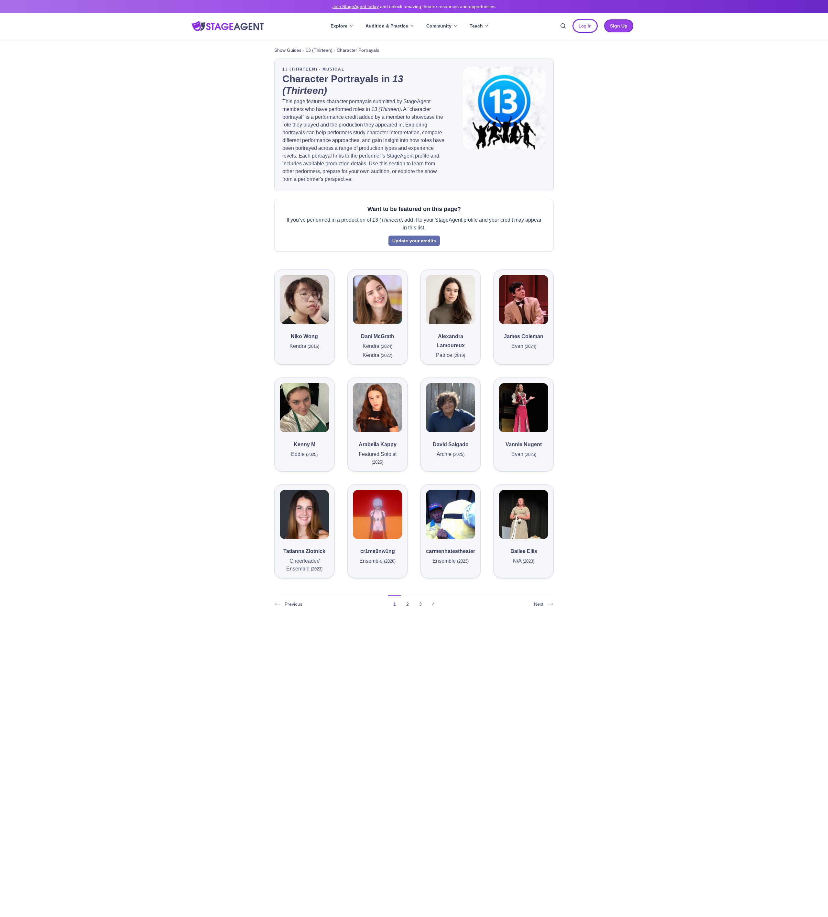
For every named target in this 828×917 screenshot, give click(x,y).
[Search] (563, 25)
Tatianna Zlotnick (304, 551)
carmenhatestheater (450, 551)
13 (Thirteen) (319, 50)
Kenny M (304, 444)
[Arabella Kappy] (377, 407)
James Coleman (523, 336)
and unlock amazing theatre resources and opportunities (414, 6)
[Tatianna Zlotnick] (304, 514)
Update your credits (414, 240)
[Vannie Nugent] (523, 407)
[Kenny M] (304, 407)
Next (538, 604)
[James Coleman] (523, 299)
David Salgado (451, 444)
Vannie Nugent (524, 444)
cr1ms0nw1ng (377, 551)
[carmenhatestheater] (450, 514)
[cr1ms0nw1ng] (377, 514)
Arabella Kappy (378, 444)
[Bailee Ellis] (523, 514)
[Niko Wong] (304, 299)
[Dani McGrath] (377, 299)
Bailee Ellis (523, 551)
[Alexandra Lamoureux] (450, 299)
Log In (585, 25)
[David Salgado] (450, 407)
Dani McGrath (377, 336)
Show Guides (287, 50)
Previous (293, 604)
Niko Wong (304, 336)
